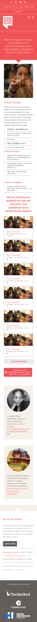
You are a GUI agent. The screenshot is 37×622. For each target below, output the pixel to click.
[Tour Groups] (18, 222)
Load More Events (19, 361)
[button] (18, 129)
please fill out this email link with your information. (17, 491)
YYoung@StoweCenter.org (18, 429)
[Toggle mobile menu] (33, 17)
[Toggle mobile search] (29, 17)
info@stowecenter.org (15, 555)
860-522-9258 (18, 431)
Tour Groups (13, 231)
